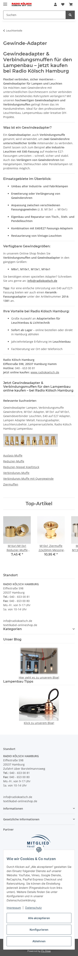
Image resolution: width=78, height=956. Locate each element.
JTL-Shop (46, 951)
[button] (55, 4)
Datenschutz (33, 907)
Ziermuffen (10, 484)
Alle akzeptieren (39, 918)
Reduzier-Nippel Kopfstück (21, 467)
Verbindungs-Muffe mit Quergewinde (28, 478)
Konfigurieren (39, 929)
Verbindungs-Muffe (16, 473)
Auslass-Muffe (12, 455)
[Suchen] (70, 15)
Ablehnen (39, 941)
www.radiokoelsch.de (45, 372)
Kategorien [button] (12, 629)
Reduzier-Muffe (13, 461)
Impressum (14, 907)
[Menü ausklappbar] (5, 2)
